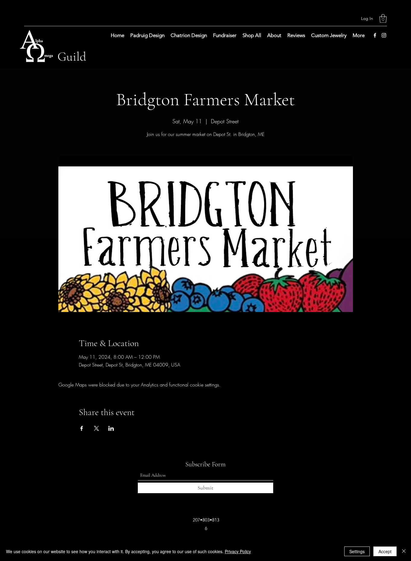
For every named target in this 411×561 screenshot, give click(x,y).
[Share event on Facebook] (82, 428)
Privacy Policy (238, 551)
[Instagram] (384, 35)
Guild (71, 56)
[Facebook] (375, 35)
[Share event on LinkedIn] (111, 428)
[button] (383, 18)
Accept (385, 551)
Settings (357, 551)
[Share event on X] (96, 428)
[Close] (403, 551)
